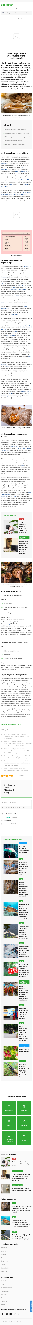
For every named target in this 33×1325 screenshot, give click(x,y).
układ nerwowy (10, 335)
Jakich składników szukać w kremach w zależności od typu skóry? (23, 527)
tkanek (23, 391)
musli (6, 182)
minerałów (4, 169)
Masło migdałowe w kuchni (13, 140)
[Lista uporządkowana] (11, 807)
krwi (2, 283)
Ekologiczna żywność (23, 18)
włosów (23, 298)
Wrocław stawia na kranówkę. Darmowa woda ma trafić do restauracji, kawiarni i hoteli (24, 951)
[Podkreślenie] (7, 807)
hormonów (22, 325)
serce (29, 356)
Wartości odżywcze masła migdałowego (17, 133)
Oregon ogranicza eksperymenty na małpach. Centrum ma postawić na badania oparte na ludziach (23, 889)
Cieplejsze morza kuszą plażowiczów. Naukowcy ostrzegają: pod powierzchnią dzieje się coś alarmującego (24, 911)
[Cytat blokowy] (15, 807)
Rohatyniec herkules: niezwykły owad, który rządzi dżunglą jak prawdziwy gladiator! (24, 1070)
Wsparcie (4, 1304)
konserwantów (5, 450)
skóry (7, 298)
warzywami (4, 186)
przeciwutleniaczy (22, 194)
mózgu (8, 366)
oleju (22, 465)
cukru (11, 496)
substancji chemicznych (23, 448)
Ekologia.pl (7, 18)
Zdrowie (3, 1258)
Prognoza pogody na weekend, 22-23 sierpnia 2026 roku (24, 850)
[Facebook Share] (20, 786)
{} (21, 807)
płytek (21, 285)
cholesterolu (13, 289)
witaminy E (12, 194)
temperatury (6, 624)
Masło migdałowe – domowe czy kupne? (17, 137)
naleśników (26, 180)
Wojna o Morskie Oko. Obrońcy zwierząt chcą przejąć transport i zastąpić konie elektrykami (23, 1033)
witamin (24, 167)
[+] (24, 807)
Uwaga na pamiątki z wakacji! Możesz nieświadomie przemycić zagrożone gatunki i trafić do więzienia (24, 993)
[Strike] (9, 807)
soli (15, 496)
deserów (20, 180)
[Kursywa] (5, 807)
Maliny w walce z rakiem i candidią (24, 1050)
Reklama (3, 1298)
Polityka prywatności (7, 1287)
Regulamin (4, 1294)
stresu (30, 373)
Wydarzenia (4, 1271)
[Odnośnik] (19, 807)
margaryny (24, 171)
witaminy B (4, 364)
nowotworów (4, 302)
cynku (24, 192)
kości (16, 314)
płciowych (28, 325)
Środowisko (4, 1261)
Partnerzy (4, 1301)
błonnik (14, 275)
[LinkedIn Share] (20, 791)
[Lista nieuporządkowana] (13, 807)
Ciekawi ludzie (5, 1268)
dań (11, 184)
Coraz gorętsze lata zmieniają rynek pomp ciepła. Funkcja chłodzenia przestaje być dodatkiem (23, 547)
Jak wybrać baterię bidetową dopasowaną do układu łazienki (21, 1189)
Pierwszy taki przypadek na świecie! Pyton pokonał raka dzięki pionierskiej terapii (23, 868)
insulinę (29, 391)
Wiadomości (4, 1247)
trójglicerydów (22, 289)
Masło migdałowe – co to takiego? (15, 129)
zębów (12, 314)
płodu (15, 331)
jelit (10, 393)
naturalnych (14, 446)
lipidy (14, 287)
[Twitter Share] (25, 786)
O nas (2, 1284)
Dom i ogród (4, 1251)
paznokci (28, 298)
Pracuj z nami (5, 1291)
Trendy (14, 18)
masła (16, 171)
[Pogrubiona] (2, 807)
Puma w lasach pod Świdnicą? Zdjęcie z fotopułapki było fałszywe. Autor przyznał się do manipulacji (24, 970)
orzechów (26, 266)
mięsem (25, 184)
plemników (23, 327)
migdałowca (4, 163)
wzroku (17, 295)
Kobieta (3, 1254)
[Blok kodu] (17, 807)
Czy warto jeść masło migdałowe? (15, 144)
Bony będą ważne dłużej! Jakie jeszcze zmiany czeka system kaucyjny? (23, 1013)
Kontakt (3, 1281)
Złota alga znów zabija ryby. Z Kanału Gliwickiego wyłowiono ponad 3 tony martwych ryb (24, 932)
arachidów (4, 496)
